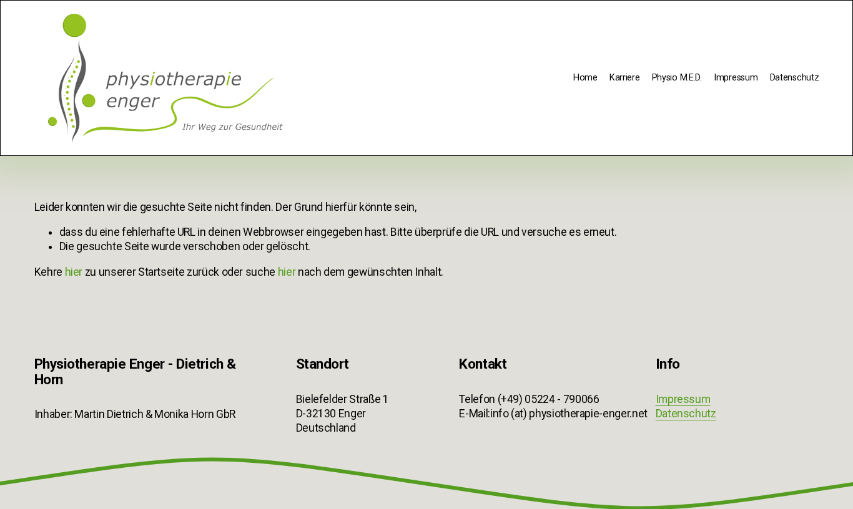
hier (74, 272)
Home (585, 77)
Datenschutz (794, 77)
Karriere (624, 77)
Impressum (735, 77)
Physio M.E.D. (677, 77)
